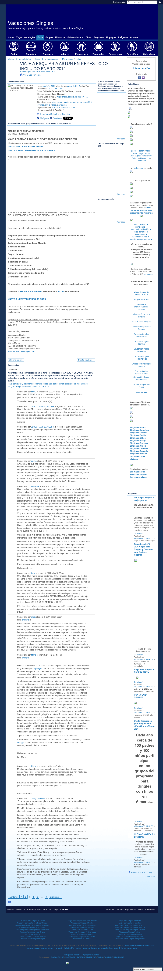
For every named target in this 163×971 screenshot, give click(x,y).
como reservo (141, 224)
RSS (9, 901)
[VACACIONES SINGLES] (13, 70)
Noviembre (145, 158)
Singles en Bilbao (138, 437)
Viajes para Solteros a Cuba (82, 929)
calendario (138, 168)
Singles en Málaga (138, 440)
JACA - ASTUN (54, 88)
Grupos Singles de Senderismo (141, 378)
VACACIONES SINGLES (43, 71)
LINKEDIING (119, 957)
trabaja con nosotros (73, 955)
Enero (133, 150)
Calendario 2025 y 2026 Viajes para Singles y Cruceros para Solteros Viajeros (143, 549)
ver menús (147, 274)
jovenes (40, 104)
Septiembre (147, 155)
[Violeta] (103, 156)
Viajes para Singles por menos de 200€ (130, 925)
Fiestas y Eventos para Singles (130, 934)
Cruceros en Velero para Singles (32, 938)
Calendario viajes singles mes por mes (130, 938)
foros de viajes (141, 231)
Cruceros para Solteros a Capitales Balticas (32, 925)
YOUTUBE (108, 957)
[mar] (111, 189)
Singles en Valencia (139, 432)
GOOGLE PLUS (57, 957)
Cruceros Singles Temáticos (141, 350)
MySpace (44, 118)
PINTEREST (91, 957)
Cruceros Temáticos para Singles (32, 932)
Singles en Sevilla (138, 435)
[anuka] (120, 125)
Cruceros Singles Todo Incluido (141, 357)
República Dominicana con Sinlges (141, 306)
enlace (148, 207)
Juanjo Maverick (38, 798)
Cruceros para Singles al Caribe (32, 920)
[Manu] (103, 117)
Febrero (141, 150)
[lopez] (111, 109)
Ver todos (121, 138)
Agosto (138, 155)
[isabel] (120, 100)
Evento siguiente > (86, 360)
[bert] (120, 117)
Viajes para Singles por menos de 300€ (130, 927)
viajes (78, 948)
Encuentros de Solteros (82, 938)
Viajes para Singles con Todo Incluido (82, 920)
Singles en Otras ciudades (137, 457)
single (66, 102)
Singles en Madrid (138, 427)
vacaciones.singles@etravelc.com (139, 945)
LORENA (35, 486)
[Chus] (103, 164)
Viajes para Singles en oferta (130, 920)
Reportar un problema (126, 909)
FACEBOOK (70, 957)
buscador (95, 948)
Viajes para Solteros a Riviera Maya (82, 932)
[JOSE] (103, 172)
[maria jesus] (103, 217)
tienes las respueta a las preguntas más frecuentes (141, 211)
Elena (33, 766)
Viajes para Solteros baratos (130, 922)
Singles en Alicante (138, 453)
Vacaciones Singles (30, 23)
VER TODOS (141, 392)
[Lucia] (111, 172)
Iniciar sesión (119, 2)
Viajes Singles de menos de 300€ (141, 293)
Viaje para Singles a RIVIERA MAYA (144, 671)
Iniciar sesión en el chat (144, 969)
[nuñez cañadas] (111, 164)
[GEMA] (103, 134)
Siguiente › (55, 896)
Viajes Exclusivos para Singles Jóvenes (129, 929)
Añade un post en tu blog (141, 872)
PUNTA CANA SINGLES (140, 696)
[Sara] (120, 134)
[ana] (103, 100)
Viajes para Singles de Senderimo (82, 936)
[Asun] (103, 125)
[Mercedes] (103, 109)
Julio (132, 155)
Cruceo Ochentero (32, 934)
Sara (33, 573)
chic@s (25, 619)
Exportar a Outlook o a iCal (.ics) (55, 113)
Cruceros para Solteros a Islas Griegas (32, 922)
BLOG (61, 291)
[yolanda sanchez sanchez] (103, 181)
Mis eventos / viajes (71, 58)
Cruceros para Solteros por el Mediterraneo (32, 929)
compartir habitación (141, 229)
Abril (135, 153)
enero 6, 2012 (73, 85)
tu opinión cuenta (141, 236)
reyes (79, 102)
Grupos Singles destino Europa (141, 372)
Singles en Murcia (138, 445)
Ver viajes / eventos (32, 74)
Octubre (135, 158)
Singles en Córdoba (139, 448)
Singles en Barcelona (139, 429)
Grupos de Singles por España (141, 364)
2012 (47, 104)
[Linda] (120, 217)
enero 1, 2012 (49, 85)
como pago (141, 226)
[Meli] (111, 181)
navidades (62, 104)
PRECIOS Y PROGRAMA (30, 291)
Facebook (57, 118)
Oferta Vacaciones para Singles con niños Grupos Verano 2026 (144, 725)
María (33, 654)
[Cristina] (111, 217)
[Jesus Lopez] (103, 209)
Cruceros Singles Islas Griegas (141, 327)
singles (86, 948)
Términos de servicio (147, 909)
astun (72, 102)
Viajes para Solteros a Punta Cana (82, 925)
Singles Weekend (141, 299)
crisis (33, 616)
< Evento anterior (16, 360)
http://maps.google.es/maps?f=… (72, 96)
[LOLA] (120, 164)
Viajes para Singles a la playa (82, 934)
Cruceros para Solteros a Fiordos (32, 927)
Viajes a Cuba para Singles (141, 315)
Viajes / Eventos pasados (46, 58)
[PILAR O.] (120, 181)
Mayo (141, 153)
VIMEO (100, 957)
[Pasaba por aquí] (111, 100)
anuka (34, 460)
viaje (54, 102)
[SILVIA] (111, 209)
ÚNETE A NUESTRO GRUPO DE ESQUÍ (27, 298)
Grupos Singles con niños (141, 385)
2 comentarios (148, 691)
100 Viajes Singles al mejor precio (144, 499)
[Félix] (120, 109)
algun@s (38, 668)
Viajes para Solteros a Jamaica (82, 927)
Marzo (149, 150)
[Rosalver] (120, 156)
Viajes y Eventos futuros (19, 58)
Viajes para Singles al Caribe (82, 922)
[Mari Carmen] (120, 209)
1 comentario (148, 830)
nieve (59, 102)
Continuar (138, 533)
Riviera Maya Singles (141, 321)
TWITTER (81, 957)
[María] (111, 125)
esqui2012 (87, 102)
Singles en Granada (139, 451)
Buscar (160, 2)
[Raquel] (120, 189)
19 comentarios (139, 664)
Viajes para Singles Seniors (129, 932)
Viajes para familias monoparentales (130, 936)
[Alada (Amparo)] (120, 172)
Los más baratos (137, 471)
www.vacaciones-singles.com (21, 351)
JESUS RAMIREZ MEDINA (42, 406)
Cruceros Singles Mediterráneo (141, 335)
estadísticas (141, 234)
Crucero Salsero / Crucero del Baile (32, 936)
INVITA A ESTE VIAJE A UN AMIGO (25, 146)
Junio (147, 153)
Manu (33, 391)
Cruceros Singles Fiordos (141, 342)
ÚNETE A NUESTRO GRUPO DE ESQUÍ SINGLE (31, 150)
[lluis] (111, 117)
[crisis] (111, 134)
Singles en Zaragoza (139, 443)
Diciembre (141, 160)
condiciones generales (141, 239)
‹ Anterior (13, 896)
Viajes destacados (138, 474)
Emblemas (109, 909)
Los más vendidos (138, 477)
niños (53, 104)
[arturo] (111, 156)
